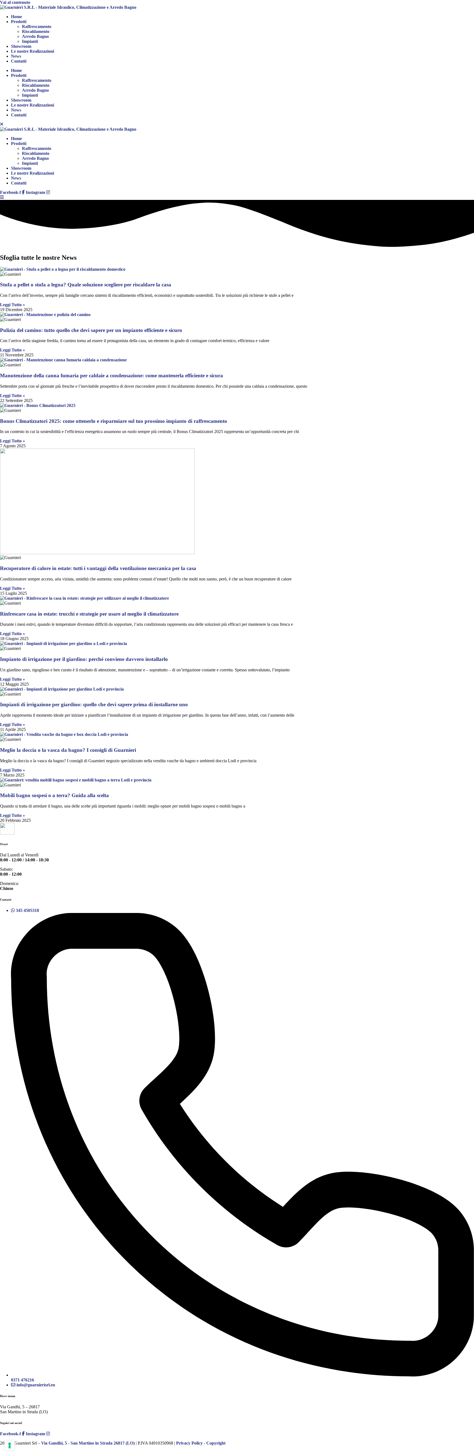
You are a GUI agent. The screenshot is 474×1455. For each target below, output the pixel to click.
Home (16, 16)
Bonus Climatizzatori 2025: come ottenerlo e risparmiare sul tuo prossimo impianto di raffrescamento (113, 421)
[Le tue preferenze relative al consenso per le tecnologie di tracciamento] (9, 1445)
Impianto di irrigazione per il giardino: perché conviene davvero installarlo (84, 659)
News (16, 56)
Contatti (18, 61)
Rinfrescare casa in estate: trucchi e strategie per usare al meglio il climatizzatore (89, 614)
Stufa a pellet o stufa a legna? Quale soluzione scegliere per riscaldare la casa (85, 284)
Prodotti (18, 21)
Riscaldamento (35, 31)
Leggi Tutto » (12, 304)
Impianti (30, 41)
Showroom (21, 46)
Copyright (215, 1443)
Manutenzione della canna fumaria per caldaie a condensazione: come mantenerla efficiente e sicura (111, 375)
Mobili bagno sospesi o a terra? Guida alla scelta (54, 795)
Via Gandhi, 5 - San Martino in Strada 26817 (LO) (88, 1443)
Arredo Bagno (35, 36)
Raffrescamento (36, 26)
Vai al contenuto (15, 2)
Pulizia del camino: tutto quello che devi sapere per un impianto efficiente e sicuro (91, 330)
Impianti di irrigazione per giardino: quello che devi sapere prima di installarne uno (94, 704)
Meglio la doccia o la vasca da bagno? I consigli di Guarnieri (68, 750)
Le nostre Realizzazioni (32, 51)
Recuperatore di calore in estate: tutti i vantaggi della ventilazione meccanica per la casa (98, 568)
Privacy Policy (189, 1443)
